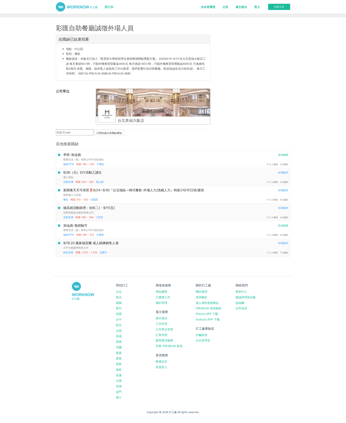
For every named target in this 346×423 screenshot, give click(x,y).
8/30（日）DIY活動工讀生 (82, 172)
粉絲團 (240, 303)
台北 (119, 291)
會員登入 (161, 367)
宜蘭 (119, 347)
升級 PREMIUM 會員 (169, 346)
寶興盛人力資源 (72, 194)
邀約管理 (161, 303)
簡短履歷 (161, 291)
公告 (225, 7)
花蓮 (119, 375)
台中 (119, 319)
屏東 (119, 358)
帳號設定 (161, 361)
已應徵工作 (163, 297)
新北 (119, 297)
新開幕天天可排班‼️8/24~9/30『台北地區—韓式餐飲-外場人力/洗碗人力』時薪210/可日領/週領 (133, 190)
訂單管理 (161, 335)
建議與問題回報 (246, 297)
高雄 (119, 336)
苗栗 (119, 314)
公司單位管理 (164, 329)
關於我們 (201, 291)
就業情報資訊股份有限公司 (78, 212)
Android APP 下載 (208, 319)
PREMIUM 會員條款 (208, 308)
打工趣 (76, 7)
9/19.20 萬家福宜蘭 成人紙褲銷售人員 (91, 243)
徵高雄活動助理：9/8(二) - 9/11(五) (89, 208)
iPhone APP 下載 (207, 314)
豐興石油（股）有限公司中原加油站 (83, 159)
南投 (119, 369)
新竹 (119, 308)
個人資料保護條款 (207, 303)
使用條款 (201, 297)
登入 (257, 7)
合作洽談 (241, 308)
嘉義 (119, 353)
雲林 (119, 364)
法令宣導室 (208, 7)
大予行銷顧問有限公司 (75, 247)
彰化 (119, 325)
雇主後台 (241, 7)
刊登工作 (279, 6)
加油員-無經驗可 (75, 225)
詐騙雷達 (201, 335)
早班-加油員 (72, 155)
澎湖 (119, 386)
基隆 (119, 341)
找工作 (109, 7)
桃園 (119, 303)
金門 (119, 392)
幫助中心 (241, 291)
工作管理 (161, 324)
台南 (119, 330)
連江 (119, 397)
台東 (119, 380)
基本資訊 (161, 318)
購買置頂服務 (164, 340)
